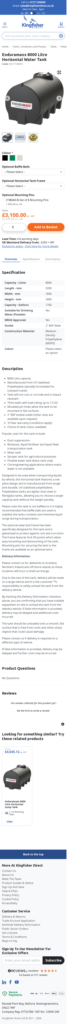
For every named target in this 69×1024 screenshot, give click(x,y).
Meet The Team (11, 879)
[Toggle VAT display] (33, 13)
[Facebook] (10, 982)
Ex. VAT (25, 13)
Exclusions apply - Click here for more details (30, 246)
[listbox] (33, 158)
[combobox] (33, 35)
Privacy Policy (10, 895)
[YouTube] (17, 982)
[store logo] (33, 21)
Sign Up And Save (13, 887)
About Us (8, 875)
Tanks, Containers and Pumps (29, 46)
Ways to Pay (9, 941)
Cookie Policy (10, 899)
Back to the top (33, 854)
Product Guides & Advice (17, 883)
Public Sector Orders (15, 929)
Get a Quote (9, 933)
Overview (11, 259)
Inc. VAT (41, 13)
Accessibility (9, 903)
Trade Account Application (18, 920)
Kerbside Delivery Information (21, 925)
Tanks (53, 46)
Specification (31, 259)
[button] (33, 710)
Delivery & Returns (14, 916)
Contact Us (9, 871)
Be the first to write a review (33, 710)
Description (53, 259)
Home (5, 46)
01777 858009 (37, 2)
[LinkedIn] (4, 982)
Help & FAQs (10, 891)
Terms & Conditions (14, 937)
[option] (5, 158)
